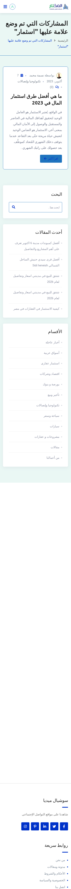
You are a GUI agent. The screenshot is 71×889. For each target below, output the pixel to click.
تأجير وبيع (53, 395)
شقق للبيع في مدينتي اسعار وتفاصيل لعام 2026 (36, 279)
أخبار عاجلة (52, 342)
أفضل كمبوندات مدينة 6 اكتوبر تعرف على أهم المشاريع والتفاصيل (37, 246)
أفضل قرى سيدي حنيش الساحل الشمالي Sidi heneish (39, 262)
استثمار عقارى (50, 363)
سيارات (54, 426)
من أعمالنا (53, 458)
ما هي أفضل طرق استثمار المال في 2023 (36, 99)
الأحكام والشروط (54, 873)
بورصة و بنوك (51, 384)
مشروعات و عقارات (47, 437)
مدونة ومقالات (56, 867)
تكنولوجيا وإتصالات (29, 81)
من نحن (60, 860)
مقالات (55, 447)
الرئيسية (63, 40)
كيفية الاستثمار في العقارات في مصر (36, 309)
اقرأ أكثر (53, 159)
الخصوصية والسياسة (52, 880)
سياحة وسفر (51, 416)
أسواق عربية (51, 353)
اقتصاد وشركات (49, 374)
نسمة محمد (36, 75)
